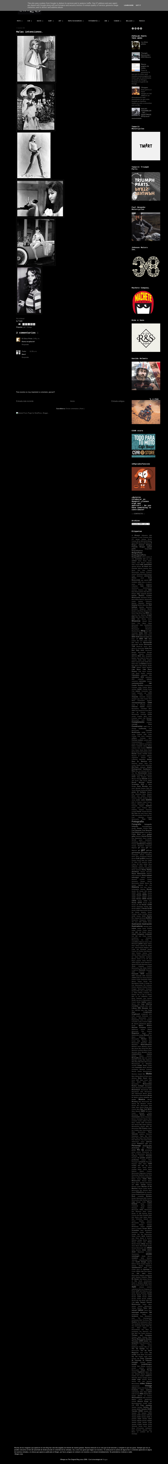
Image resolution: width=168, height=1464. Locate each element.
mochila (134, 1065)
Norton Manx (148, 1119)
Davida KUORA (142, 753)
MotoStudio (144, 1095)
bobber (134, 640)
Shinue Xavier (147, 1240)
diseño (149, 767)
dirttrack (143, 767)
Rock (135, 1196)
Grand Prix (148, 858)
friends (140, 828)
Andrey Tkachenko (137, 574)
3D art (139, 541)
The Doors (146, 1320)
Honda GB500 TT (137, 908)
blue (147, 631)
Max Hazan (135, 1048)
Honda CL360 (147, 902)
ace (144, 559)
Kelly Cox (140, 977)
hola (142, 887)
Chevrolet (143, 697)
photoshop (137, 1148)
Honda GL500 (147, 908)
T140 (134, 1302)
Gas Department (137, 838)
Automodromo (147, 588)
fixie (136, 813)
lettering (149, 1004)
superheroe (135, 1289)
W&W (143, 1390)
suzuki (149, 1293)
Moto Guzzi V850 (146, 1080)
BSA (140, 656)
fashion (149, 806)
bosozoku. (141, 648)
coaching (144, 714)
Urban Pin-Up (146, 1370)
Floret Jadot (148, 813)
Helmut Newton (146, 877)
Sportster (147, 1269)
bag (139, 593)
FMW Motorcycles (137, 815)
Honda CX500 (147, 904)
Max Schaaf (142, 1048)
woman (134, 1401)
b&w (150, 590)
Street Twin (148, 1285)
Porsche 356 (136, 1157)
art (150, 580)
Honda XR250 (142, 916)
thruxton (149, 1339)
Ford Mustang (139, 817)
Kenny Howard (147, 977)
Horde (144, 918)
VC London (141, 1375)
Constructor (138, 726)
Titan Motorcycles (144, 1343)
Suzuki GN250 (147, 1295)
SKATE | (40, 21)
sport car (139, 1269)
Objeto (144, 1124)
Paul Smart (144, 1139)
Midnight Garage (137, 1060)
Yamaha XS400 (136, 1417)
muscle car (148, 1097)
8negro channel (139, 545)
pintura (139, 1152)
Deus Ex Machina (140, 761)
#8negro (137, 535)
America (146, 568)
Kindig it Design (144, 983)
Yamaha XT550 (137, 1422)
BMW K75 (135, 635)
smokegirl (137, 1256)
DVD (143, 784)
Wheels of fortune (145, 1395)
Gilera (143, 847)
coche (150, 714)
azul (146, 590)
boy (150, 648)
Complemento (139, 722)
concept (140, 724)
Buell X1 (143, 658)
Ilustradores (138, 926)
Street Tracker (140, 1285)
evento (149, 800)
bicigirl (149, 615)
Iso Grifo (146, 940)
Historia (136, 887)
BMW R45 (143, 637)
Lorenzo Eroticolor (142, 1016)
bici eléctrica (142, 615)
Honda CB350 (142, 895)
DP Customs (148, 775)
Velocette (135, 1377)
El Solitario (142, 792)
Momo (145, 1067)
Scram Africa (147, 1228)
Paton (134, 1138)
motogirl (141, 1086)
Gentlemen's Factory (144, 844)
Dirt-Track (136, 767)
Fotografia (138, 821)
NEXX (150, 1109)
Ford (145, 815)
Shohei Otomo (136, 1243)
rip (146, 1192)
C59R (134, 667)
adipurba (149, 562)
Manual (146, 1035)
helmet (149, 875)
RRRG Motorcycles (146, 1209)
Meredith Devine (147, 1052)
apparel (146, 580)
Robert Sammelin (146, 1194)
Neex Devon (140, 1107)
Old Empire (143, 1128)
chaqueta (135, 697)
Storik (141, 1281)
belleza (135, 607)
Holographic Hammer (139, 889)
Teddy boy (147, 1314)
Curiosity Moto (146, 738)
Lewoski (142, 1006)
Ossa (144, 1130)
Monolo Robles (137, 1071)
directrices (148, 765)
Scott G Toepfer (137, 1228)
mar (150, 1035)
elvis (139, 796)
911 (144, 557)
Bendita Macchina (145, 607)
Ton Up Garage (139, 1348)
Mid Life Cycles (147, 1058)
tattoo (141, 1310)
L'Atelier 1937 (147, 990)
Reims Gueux (137, 1178)
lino (133, 1010)
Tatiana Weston (137, 1308)
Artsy (143, 582)
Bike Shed (139, 617)
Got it (138, 5)
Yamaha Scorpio (137, 1407)
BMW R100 (136, 637)
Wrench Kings (143, 1401)
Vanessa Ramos (140, 1374)
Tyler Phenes (141, 1366)
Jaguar (145, 943)
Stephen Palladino (142, 1277)
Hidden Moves (145, 883)
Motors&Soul (136, 1095)
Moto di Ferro (144, 1076)
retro (138, 1184)
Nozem (150, 1120)
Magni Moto (147, 1033)
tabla (138, 1302)
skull (135, 1252)
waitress (149, 1390)
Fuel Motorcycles (138, 832)
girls (150, 853)
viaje (139, 1379)
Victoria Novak (147, 1379)
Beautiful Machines (145, 603)
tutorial (134, 1366)
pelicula (149, 1141)
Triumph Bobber (146, 1362)
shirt (145, 1242)
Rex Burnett (144, 1190)
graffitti (142, 858)
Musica (143, 1099)
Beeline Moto (142, 605)
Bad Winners (148, 591)
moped (140, 1074)
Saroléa (143, 1221)
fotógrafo (137, 826)
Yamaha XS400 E (146, 1417)
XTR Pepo (141, 1405)
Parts (150, 1136)
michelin (149, 1056)
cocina (134, 716)
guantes (145, 862)
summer (149, 1287)
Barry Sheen (135, 599)
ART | (61, 21)
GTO (140, 862)
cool (145, 726)
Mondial (149, 1067)
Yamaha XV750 (147, 1424)
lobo (143, 1010)
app (142, 580)
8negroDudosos (137, 551)
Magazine (137, 1033)
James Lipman (140, 945)
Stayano (142, 1275)
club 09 (136, 712)
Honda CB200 (142, 893)
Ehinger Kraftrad (141, 790)
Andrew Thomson (146, 572)
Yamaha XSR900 (147, 1420)
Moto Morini (137, 1082)
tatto (150, 1308)
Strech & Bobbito (138, 1283)
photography (147, 1146)
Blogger (105, 1459)
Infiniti (150, 930)
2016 (150, 537)
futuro (144, 834)
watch (150, 1392)
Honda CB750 (137, 903)
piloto (134, 1150)
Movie (150, 1095)
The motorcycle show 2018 (140, 1325)
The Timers (142, 1333)
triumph (136, 1362)
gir (139, 850)
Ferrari (139, 811)
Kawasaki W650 (139, 974)
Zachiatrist (148, 1428)
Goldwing (149, 854)
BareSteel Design (146, 597)
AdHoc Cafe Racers (139, 562)
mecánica (141, 1050)
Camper (149, 681)
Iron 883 (135, 936)
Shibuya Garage (137, 1240)
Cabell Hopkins (147, 667)
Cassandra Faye (146, 691)
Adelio (150, 560)
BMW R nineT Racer (145, 635)
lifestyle (145, 1008)
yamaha (149, 1405)
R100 (150, 1164)
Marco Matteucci (140, 1037)
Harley (144, 870)
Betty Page (142, 613)
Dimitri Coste (140, 765)
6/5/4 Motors (140, 543)
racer (140, 1167)
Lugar (150, 1021)
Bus (141, 665)
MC (147, 1048)
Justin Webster (145, 962)
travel (150, 1356)
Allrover (140, 568)
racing (145, 1167)
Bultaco (144, 663)
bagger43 (144, 593)
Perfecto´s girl (143, 1143)
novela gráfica (143, 1120)
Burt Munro (136, 665)
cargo (140, 687)
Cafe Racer (137, 669)
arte (140, 582)
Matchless (136, 1044)
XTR (134, 1405)
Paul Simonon (136, 1139)
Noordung (136, 1115)
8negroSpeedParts (139, 555)
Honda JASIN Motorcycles (140, 910)
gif (139, 847)
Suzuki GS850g (147, 1298)
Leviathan (135, 1006)
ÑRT (141, 1124)
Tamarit (143, 1302)
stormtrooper (148, 1281)
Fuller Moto (137, 834)
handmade (148, 868)
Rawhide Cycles (144, 1175)
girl (24, 327)
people (134, 1143)
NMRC (143, 1111)
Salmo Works (147, 1217)
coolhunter (144, 728)
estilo (143, 800)
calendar (149, 673)
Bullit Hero (148, 661)
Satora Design (139, 1224)
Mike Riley (135, 1061)
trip (138, 1358)
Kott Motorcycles (138, 985)
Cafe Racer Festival (145, 671)
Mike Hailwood (147, 1060)
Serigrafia (149, 1236)
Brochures (148, 650)
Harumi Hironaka (146, 871)
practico (149, 1158)
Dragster (144, 776)
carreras (134, 689)
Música (150, 1099)
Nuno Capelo (136, 1122)
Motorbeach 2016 (138, 1091)
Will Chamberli (147, 1397)
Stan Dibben (148, 1271)
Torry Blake (148, 1354)
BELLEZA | (130, 21)
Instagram (141, 934)
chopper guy (136, 698)
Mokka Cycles (147, 1065)
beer (147, 605)
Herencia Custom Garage (142, 879)
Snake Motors (147, 1256)
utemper (134, 1372)
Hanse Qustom (137, 869)
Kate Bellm (143, 968)
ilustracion (137, 924)
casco (138, 691)
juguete (139, 960)
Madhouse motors (140, 1029)
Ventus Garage (143, 1377)
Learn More (128, 5)
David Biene (144, 750)
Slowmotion (139, 1254)
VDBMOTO (148, 1375)
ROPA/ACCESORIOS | (76, 21)
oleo (141, 1130)
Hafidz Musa (148, 864)
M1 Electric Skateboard (139, 1023)
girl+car (149, 850)
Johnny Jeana (136, 955)
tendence (136, 1316)
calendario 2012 (138, 677)
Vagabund (141, 1372)
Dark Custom (142, 748)
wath (133, 1393)
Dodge (150, 773)
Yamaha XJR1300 (146, 1415)
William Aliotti (138, 1399)
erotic (138, 800)
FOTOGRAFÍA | (93, 21)
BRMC (143, 650)
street (146, 1283)
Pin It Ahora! (20, 318)
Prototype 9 (135, 1161)
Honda (149, 889)
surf (138, 1291)
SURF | (51, 21)
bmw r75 (135, 638)
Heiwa (144, 875)
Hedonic (149, 873)
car (150, 683)
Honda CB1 (143, 891)
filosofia (149, 811)
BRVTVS (135, 656)
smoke (149, 1254)
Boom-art (140, 646)
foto (150, 819)
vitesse (134, 1388)
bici (148, 613)
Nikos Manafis (136, 1111)
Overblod (149, 1130)
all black (145, 566)
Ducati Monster (139, 782)
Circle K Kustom (139, 705)
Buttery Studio (147, 665)
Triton (142, 1358)
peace (143, 1141)
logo (146, 1010)
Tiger (150, 1341)
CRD (146, 734)
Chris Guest (144, 698)
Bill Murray (142, 619)
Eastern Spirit (145, 788)
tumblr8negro (146, 1364)
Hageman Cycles (138, 866)
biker (134, 619)
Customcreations (139, 742)
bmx (150, 639)
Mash (150, 1042)
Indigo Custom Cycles (140, 930)
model (140, 1065)
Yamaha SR (147, 1407)
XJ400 (150, 1403)
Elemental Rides (141, 794)
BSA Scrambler (147, 656)
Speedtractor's (138, 1267)
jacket (140, 943)
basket (135, 601)
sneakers (136, 1258)
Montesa (135, 1074)
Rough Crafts (141, 1202)
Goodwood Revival (146, 856)
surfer (150, 1291)
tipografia (135, 1343)
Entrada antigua (117, 401)
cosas (134, 734)
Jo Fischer (140, 951)
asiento (149, 582)
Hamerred (142, 868)
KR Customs (148, 985)
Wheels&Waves (137, 1397)
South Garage (141, 1262)
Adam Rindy (143, 560)
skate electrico (137, 1250)
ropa (134, 1202)
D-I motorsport (147, 744)
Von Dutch (145, 1388)
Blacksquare (138, 629)
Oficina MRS (145, 1126)
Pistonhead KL (147, 1152)
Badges (134, 593)
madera (149, 1027)
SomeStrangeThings (145, 1260)
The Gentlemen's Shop (145, 1322)
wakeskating (136, 1392)
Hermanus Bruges (140, 881)
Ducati (145, 779)
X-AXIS (145, 1403)
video (143, 1383)
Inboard (146, 926)
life (140, 1008)
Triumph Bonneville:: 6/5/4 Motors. (146, 55)
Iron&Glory (139, 938)
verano (150, 1377)
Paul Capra (139, 1138)
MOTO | (19, 21)
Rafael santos (143, 1169)
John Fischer (137, 953)
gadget (149, 834)
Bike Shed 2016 (147, 617)
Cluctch (144, 712)
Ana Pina (142, 570)
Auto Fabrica (146, 586)
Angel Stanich (147, 574)
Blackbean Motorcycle (142, 627)
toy (133, 1356)
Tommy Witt (143, 1347)
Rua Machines (137, 1211)
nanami (149, 1103)
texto (135, 1318)
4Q (145, 541)
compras (149, 722)
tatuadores (144, 1312)
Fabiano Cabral (142, 802)
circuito (149, 705)
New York (144, 1109)
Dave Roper (136, 750)
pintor (134, 1152)
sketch (149, 1250)
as (146, 582)
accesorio (139, 559)
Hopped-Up (138, 918)
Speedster (149, 1265)
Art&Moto (135, 582)
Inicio (72, 401)
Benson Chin (148, 611)
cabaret (139, 667)
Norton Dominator (146, 1117)
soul (134, 1262)
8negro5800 (148, 548)
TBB (150, 1312)
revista (144, 1184)
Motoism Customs (142, 1087)
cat (146, 693)
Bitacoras (137, 621)
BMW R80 (144, 639)
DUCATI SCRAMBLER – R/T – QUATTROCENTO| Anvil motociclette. (141, 113)
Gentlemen (148, 840)
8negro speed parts (142, 548)
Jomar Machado (140, 957)
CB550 (150, 693)
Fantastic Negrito (139, 805)
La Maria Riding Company (141, 992)
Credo (150, 734)
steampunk (148, 1275)
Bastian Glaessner (145, 601)
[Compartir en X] (29, 324)
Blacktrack (148, 629)
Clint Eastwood (140, 710)
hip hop (148, 885)
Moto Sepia (147, 1082)
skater (144, 1250)
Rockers (149, 1196)
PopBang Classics (139, 1156)
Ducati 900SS (147, 780)
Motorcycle (139, 1093)
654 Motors (147, 543)
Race (150, 1165)
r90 (147, 1165)
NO (147, 1111)
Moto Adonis (136, 1076)
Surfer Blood (136, 1293)
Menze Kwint (148, 1050)
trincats (134, 1358)
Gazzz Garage (147, 838)
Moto (149, 1073)
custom (141, 740)
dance (145, 746)
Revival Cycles (136, 1186)
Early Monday (143, 786)
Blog (143, 631)
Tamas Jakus (147, 1304)
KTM (138, 990)
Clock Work (148, 710)
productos (137, 1160)
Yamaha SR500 (138, 1411)
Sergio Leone (136, 1236)
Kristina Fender (147, 987)
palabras (142, 1134)
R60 (140, 1165)
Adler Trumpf (136, 564)
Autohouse (137, 588)
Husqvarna (135, 920)
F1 (136, 802)
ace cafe (149, 559)
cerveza (136, 695)
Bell (150, 605)
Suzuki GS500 (137, 1296)
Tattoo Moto (148, 1310)
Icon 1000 (139, 922)
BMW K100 (148, 633)
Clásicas (136, 706)
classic (143, 706)
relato (145, 1179)
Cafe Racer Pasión (139, 673)
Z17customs (140, 1428)
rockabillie (142, 1196)
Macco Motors (145, 1025)
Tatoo (146, 1308)
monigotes (136, 1069)
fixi (133, 813)
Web (142, 1394)
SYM (147, 1300)
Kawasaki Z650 (141, 975)
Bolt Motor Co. (137, 642)
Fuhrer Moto (148, 832)
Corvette (149, 732)
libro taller (148, 1006)
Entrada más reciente (24, 401)
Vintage (29, 327)
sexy (134, 1238)
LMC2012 (138, 1010)
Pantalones (136, 1136)
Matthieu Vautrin (147, 1046)
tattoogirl (136, 1312)
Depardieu (143, 759)
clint (133, 710)
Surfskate (144, 1293)
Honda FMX (148, 906)
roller (141, 1200)
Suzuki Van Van (137, 1300)
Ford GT (149, 815)
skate (149, 1248)
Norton (143, 1115)
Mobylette (149, 1063)
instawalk (148, 934)
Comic (149, 720)
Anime (136, 578)
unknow (143, 1368)
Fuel (150, 828)
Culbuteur (149, 736)
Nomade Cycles (145, 1113)
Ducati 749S (139, 780)
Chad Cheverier (146, 695)
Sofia (144, 1258)
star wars (142, 1273)
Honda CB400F (142, 897)
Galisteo (138, 836)
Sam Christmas (138, 1219)
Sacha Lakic (139, 1217)
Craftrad (140, 734)
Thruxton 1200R (138, 1341)
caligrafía (142, 679)
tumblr (136, 1364)
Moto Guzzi (143, 1078)
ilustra (150, 922)
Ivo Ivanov (145, 941)
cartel (140, 689)
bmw (141, 633)
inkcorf (150, 932)
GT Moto (135, 862)
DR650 (134, 776)
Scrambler (136, 1230)
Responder (25, 344)
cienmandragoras (140, 703)
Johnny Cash (147, 953)
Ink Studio (143, 932)
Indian (134, 928)
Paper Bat (144, 1136)
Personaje (137, 1146)
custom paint (148, 740)
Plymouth (149, 1154)
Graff (138, 858)
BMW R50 (149, 637)
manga (141, 1035)
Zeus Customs (137, 1430)
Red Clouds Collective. (145, 1177)
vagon (147, 1372)
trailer (146, 1356)
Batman (135, 603)
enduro (144, 796)
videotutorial (138, 1386)
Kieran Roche (143, 981)
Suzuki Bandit (137, 1295)
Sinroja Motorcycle (138, 1248)
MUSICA (142, 21)
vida (140, 1381)
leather (144, 1002)
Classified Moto (146, 708)
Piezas (149, 1148)
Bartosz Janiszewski (145, 599)
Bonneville (147, 642)
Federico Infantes (139, 809)
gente (142, 840)
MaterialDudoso (146, 1044)
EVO (133, 802)
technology (137, 1314)
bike (134, 617)
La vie (138, 996)
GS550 (150, 860)
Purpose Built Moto (140, 1163)
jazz (133, 947)
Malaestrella (135, 1035)
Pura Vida (149, 1161)
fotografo (148, 824)
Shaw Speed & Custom (144, 1238)
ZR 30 (149, 1431)
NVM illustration (146, 1122)
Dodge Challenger (138, 775)
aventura (135, 590)
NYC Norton (135, 1124)
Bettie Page (135, 613)
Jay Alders (148, 945)
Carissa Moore (147, 687)
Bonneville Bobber (138, 644)
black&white (148, 625)
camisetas (143, 681)
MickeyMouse (137, 1058)
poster (143, 1158)
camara (149, 679)
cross (143, 736)
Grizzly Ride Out (142, 860)
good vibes (136, 856)
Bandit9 (149, 593)
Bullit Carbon (147, 660)
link (150, 1008)
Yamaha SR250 (136, 1409)
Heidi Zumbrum (137, 875)
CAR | (29, 21)
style (135, 1287)
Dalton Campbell (137, 746)
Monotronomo (147, 1071)
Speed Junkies (141, 1263)
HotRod (149, 918)
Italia (141, 941)
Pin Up (141, 1150)
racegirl (135, 1167)
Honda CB (135, 891)
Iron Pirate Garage (145, 936)
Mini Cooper (148, 1061)
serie (143, 1236)
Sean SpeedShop (146, 1230)
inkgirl (134, 934)
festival (144, 811)
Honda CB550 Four (145, 900)
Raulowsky (135, 1175)
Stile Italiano (144, 1279)
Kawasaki (142, 970)
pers (150, 1143)
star (134, 1273)
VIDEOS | (117, 21)
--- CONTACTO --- (138, 514)
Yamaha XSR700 (137, 1420)
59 (147, 541)
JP (147, 958)
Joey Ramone (148, 951)
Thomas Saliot (137, 1337)
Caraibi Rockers (138, 685)
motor (150, 1088)
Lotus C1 (143, 1020)
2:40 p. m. (36, 338)
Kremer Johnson (137, 987)
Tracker (141, 1356)
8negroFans (137, 553)
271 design (137, 539)
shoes (150, 1242)
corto (144, 732)
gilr (148, 847)
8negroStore (137, 557)
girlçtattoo (145, 853)
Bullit (140, 660)
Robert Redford (136, 1194)
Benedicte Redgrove (140, 609)
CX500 (141, 744)
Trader (24, 351)
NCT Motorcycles (143, 1105)
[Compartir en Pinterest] (34, 324)
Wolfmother (148, 1399)
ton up (149, 1347)
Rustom (145, 1213)
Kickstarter (144, 979)
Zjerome (146, 1430)
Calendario (136, 675)
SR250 (138, 1271)
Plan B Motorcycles (139, 1154)
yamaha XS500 (137, 1418)
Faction (149, 802)
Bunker (149, 663)
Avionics (141, 590)
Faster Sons (137, 807)
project (145, 1160)
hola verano (148, 887)
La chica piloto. (144, 43)
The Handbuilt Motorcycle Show (142, 1324)
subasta (143, 1287)
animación (148, 576)
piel (144, 1148)
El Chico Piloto (27, 338)
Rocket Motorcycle (138, 1198)
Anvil (144, 578)
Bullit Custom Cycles (138, 661)
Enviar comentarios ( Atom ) (75, 408)
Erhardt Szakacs (143, 798)
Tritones (148, 1360)
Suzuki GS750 (137, 1298)
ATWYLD (142, 584)
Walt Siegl (144, 1392)
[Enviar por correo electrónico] (23, 324)
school (143, 1226)
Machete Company (139, 1027)
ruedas (150, 1211)
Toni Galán (144, 1352)
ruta (138, 1215)
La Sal (142, 994)
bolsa (150, 640)
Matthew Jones (137, 1046)
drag (139, 776)
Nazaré (134, 1105)
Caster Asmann (138, 693)
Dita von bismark (141, 771)
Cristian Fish (136, 736)
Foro (145, 819)
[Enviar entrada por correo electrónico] (19, 324)
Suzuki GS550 (147, 1296)
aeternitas (148, 564)
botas (147, 648)
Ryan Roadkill (144, 1215)
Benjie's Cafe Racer (138, 611)
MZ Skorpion (142, 1103)
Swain (144, 1300)
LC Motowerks (145, 1000)
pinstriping (148, 1150)
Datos (149, 748)
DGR (150, 761)
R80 (143, 1165)
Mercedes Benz (137, 1052)
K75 (137, 964)
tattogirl (135, 1310)
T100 (150, 1300)
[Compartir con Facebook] (31, 324)
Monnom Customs (146, 1069)
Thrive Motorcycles (139, 1339)
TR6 (137, 1356)
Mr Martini (135, 1097)
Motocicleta (137, 1084)
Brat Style (136, 650)
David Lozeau (147, 752)
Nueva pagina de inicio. (145, 66)
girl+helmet (136, 853)
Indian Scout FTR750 (144, 928)
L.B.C (142, 990)
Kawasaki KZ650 (145, 972)
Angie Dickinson (138, 576)
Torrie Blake (141, 1354)
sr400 (142, 1271)
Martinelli (145, 1042)
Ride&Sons (140, 1192)
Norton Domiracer (138, 1119)
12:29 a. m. (33, 351)
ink (137, 932)
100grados (145, 535)
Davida (134, 754)
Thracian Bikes (147, 1337)
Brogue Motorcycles (139, 652)
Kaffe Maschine (143, 964)
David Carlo (139, 752)
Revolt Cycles (143, 1188)
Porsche (149, 1156)
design (149, 759)
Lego (143, 1004)
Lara (145, 998)
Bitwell (146, 621)
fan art (149, 804)
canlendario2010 (140, 683)
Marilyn (145, 1039)
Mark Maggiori (143, 1041)
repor (138, 1182)
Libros (135, 1008)
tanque (135, 1306)
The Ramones (144, 1331)
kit (151, 983)
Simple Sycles (147, 1245)
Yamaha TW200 (147, 1413)
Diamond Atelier (138, 763)
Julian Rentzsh (147, 960)
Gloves (143, 854)
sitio (145, 1248)
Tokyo (144, 1345)
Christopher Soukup (144, 700)
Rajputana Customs (146, 1173)
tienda (146, 1341)
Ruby (145, 1211)
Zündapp (134, 1433)
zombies (143, 1431)
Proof (150, 1160)
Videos (149, 1383)
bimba (150, 619)
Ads (142, 564)
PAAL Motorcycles (140, 1132)
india (150, 926)
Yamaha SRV (148, 1411)
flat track (141, 813)
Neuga (146, 1107)
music (135, 1099)
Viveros (139, 1388)
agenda (134, 566)
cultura (136, 738)
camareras (135, 681)
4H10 (142, 541)
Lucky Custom (143, 1021)
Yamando (135, 1426)
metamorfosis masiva (142, 1054)
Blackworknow (136, 631)
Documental (143, 773)
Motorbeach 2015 (146, 1089)
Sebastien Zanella (139, 1232)
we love (137, 1393)
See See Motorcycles (144, 1234)
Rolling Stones (147, 1200)
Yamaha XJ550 (136, 1415)
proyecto (142, 1162)
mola (133, 1067)
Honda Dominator (138, 906)
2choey (145, 539)
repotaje (142, 1182)
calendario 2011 (146, 675)
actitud (135, 561)
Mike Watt (141, 1061)
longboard (136, 1014)
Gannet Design (146, 836)
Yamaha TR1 (137, 1413)
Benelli (150, 609)
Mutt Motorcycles (144, 1101)
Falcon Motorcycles (139, 804)
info (133, 932)
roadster (149, 1192)
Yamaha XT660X (137, 1424)
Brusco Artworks (145, 654)
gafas (134, 836)
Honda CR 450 (137, 904)
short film (149, 1243)
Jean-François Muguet (142, 947)
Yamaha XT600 (147, 1422)
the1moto (149, 1333)
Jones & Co (141, 958)
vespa (134, 1379)
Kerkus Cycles (136, 979)
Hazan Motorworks (139, 873)
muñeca (141, 1097)
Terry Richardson (146, 1316)
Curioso (135, 740)
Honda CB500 (141, 899)
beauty (135, 605)
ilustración (147, 924)
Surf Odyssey (144, 1291)
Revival (149, 1184)
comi (144, 720)
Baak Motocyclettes (138, 591)
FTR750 (146, 828)
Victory (135, 1381)
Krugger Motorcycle (139, 989)
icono (145, 922)
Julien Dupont (136, 962)
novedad (135, 1120)
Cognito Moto (142, 716)
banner (135, 595)
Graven (134, 860)
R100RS (135, 1165)
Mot (144, 1074)
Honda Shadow (141, 912)
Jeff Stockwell (141, 949)
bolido (146, 640)
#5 (133, 535)
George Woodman (138, 845)
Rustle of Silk (137, 1213)
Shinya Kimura (137, 1242)
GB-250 (135, 840)
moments (139, 1067)
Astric (135, 584)
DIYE (148, 771)
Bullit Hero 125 (136, 663)
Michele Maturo (139, 1056)
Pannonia (149, 1134)
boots (146, 646)
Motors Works (147, 1093)
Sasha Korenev (146, 1222)
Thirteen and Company (142, 1335)
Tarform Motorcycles (145, 1306)
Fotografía (138, 824)
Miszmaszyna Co (139, 1063)
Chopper (144, 87)
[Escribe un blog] (26, 324)
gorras (134, 858)
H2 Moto (140, 864)
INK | (106, 21)
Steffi (134, 1277)
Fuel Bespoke (137, 830)
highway (141, 885)
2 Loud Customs (143, 537)
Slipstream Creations (145, 1252)
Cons (150, 724)
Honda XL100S (143, 914)
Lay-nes (138, 1000)
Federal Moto (147, 807)
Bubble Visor (136, 658)
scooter (149, 1226)
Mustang (135, 1101)
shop (143, 1244)
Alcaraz (139, 566)
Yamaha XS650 (147, 1418)
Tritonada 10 (140, 1360)
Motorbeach (136, 1090)
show (134, 1245)
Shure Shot (139, 1245)
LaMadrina (145, 996)
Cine (150, 703)
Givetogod (136, 854)
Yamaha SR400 (146, 1409)
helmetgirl (136, 877)
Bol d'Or (140, 640)
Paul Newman (147, 1138)
